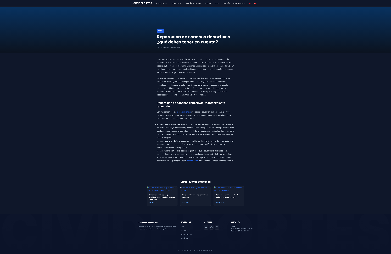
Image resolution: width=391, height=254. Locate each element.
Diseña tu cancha (186, 234)
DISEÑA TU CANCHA (194, 3)
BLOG (217, 3)
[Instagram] (211, 227)
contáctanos (192, 161)
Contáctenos (185, 238)
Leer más (153, 203)
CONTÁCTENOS (239, 3)
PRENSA (208, 3)
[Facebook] (206, 227)
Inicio (182, 226)
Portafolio (184, 230)
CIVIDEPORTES (142, 3)
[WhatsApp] (217, 227)
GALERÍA (226, 3)
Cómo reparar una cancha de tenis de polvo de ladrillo (227, 196)
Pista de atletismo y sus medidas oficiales (195, 196)
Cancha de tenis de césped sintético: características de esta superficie (162, 197)
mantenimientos (184, 112)
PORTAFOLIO (176, 3)
